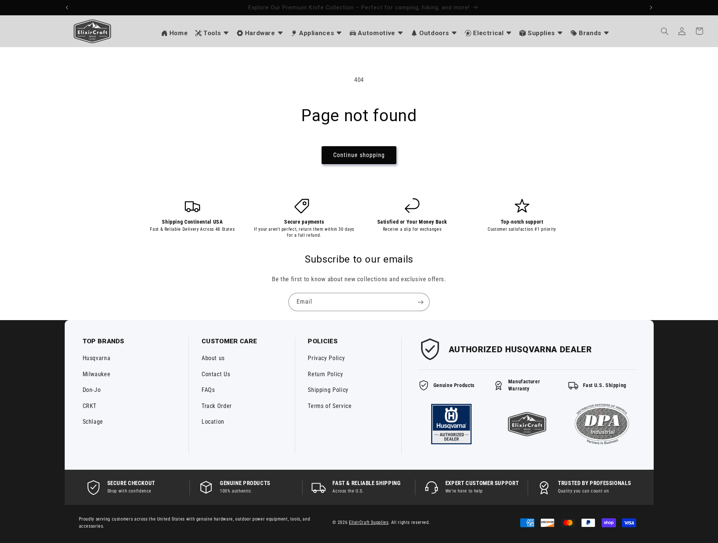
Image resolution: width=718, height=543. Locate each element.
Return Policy (325, 374)
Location (213, 421)
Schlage (93, 421)
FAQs (208, 389)
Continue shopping (359, 155)
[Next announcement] (651, 7)
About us (213, 358)
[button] (664, 31)
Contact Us (216, 374)
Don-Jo (92, 389)
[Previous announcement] (67, 7)
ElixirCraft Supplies (369, 522)
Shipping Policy (328, 389)
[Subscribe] (420, 302)
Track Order (217, 405)
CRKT (90, 405)
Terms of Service (330, 405)
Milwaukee (97, 374)
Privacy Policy (326, 358)
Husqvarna (97, 358)
